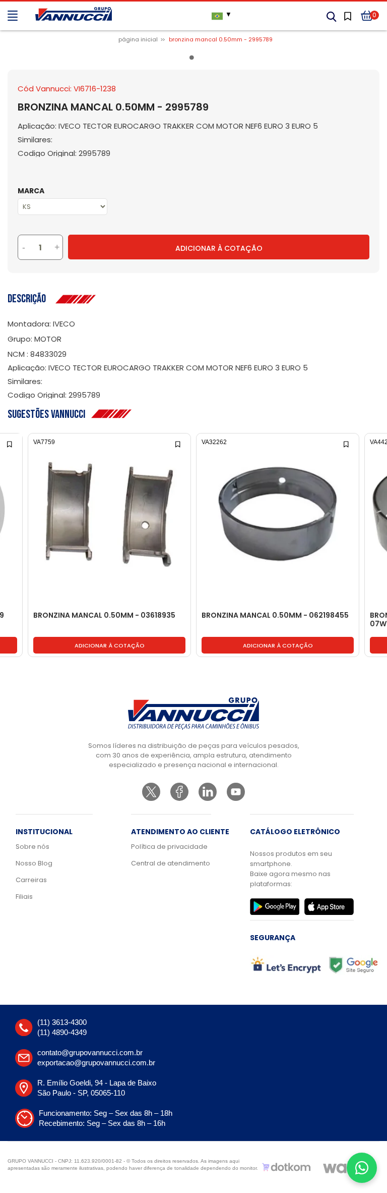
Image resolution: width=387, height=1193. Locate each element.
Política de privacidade (169, 846)
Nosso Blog (34, 863)
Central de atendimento (170, 863)
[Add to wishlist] (10, 443)
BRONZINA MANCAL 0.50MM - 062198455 (275, 615)
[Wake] (344, 1167)
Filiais (24, 896)
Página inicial (138, 39)
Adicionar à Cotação (219, 248)
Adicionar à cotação (110, 645)
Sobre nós (32, 846)
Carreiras (31, 880)
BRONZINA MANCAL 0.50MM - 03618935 (104, 615)
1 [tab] (193, 60)
